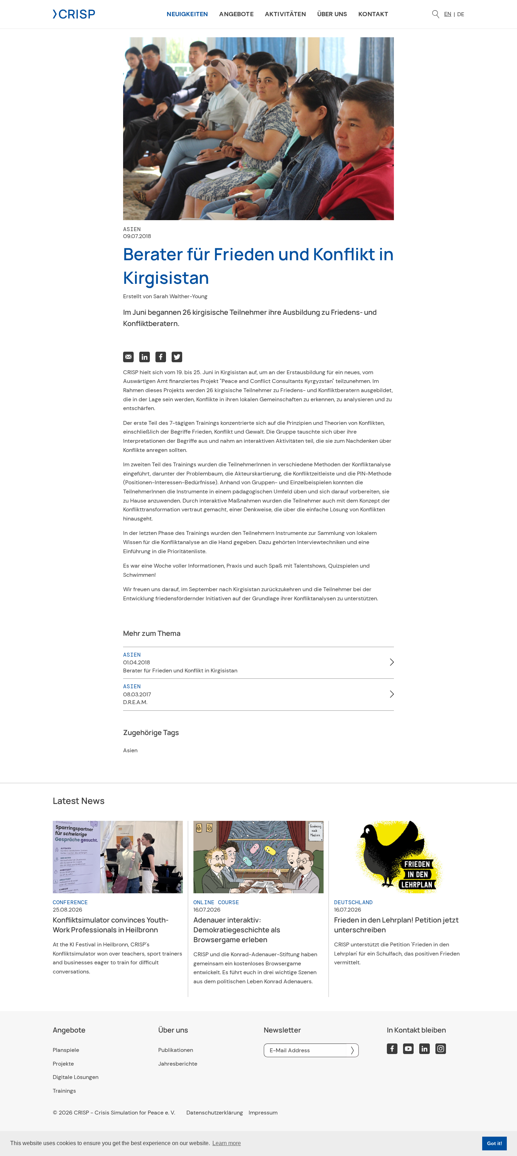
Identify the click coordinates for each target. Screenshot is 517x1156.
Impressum (263, 1113)
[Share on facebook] (160, 357)
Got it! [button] (494, 1143)
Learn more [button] (226, 1143)
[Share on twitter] (177, 357)
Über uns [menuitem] (332, 14)
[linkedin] (424, 1048)
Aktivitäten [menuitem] (285, 14)
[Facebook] (392, 1048)
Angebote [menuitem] (236, 14)
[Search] (435, 14)
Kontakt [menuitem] (373, 14)
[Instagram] (440, 1048)
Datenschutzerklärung (214, 1113)
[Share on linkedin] (144, 357)
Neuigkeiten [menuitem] (187, 14)
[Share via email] (128, 357)
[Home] (74, 13)
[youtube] (408, 1048)
